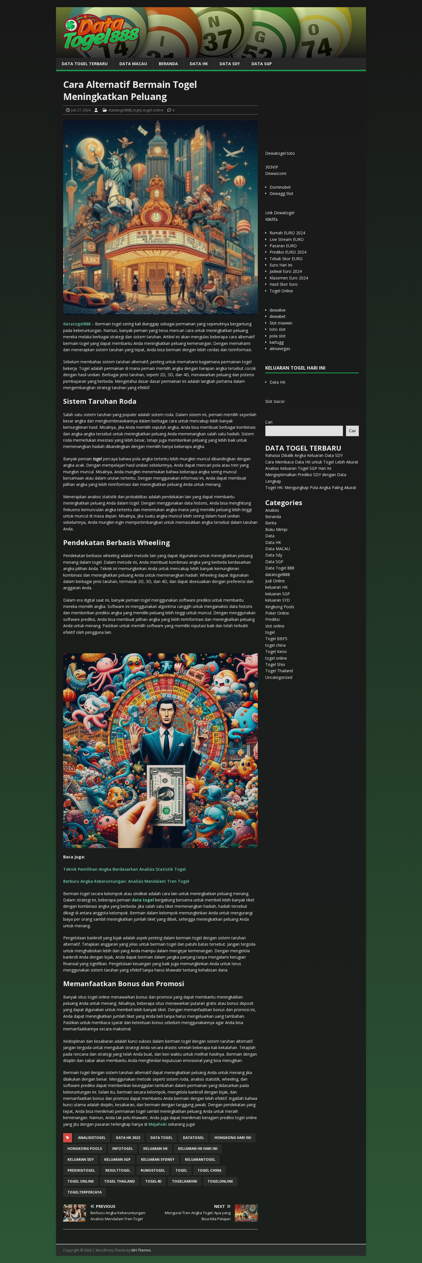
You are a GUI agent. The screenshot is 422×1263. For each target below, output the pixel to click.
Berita (270, 523)
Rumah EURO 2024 (287, 232)
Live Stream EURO (287, 239)
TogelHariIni (184, 1181)
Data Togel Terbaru (85, 63)
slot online (274, 626)
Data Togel (161, 1137)
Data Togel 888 (279, 568)
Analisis (272, 510)
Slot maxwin (281, 323)
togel (137, 110)
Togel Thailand (279, 670)
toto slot (278, 329)
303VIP (271, 167)
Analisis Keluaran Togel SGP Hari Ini (298, 468)
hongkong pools (84, 1148)
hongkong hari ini (232, 1137)
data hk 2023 (128, 1137)
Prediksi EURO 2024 (288, 252)
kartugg (277, 342)
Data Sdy (230, 63)
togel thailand (119, 1181)
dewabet (278, 316)
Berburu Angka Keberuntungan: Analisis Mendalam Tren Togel (126, 881)
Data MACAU (133, 63)
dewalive (278, 310)
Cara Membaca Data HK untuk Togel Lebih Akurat (311, 462)
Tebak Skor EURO (286, 258)
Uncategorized (278, 677)
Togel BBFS (276, 638)
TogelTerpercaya (84, 1192)
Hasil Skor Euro (284, 284)
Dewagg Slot (281, 193)
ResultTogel (117, 1170)
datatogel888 (120, 110)
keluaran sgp (117, 1159)
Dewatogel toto (280, 153)
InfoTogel (122, 1148)
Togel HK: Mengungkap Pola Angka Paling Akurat (310, 487)
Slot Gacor (275, 401)
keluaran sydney (158, 1159)
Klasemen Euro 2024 (289, 278)
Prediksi (272, 619)
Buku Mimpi (276, 529)
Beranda (168, 63)
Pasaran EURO (283, 245)
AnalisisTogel (92, 1137)
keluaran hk (155, 1148)
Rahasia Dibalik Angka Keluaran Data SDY (304, 455)
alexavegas (280, 348)
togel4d (153, 1181)
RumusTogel (153, 1170)
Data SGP (261, 63)
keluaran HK (276, 587)
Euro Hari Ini (281, 265)
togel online (153, 110)
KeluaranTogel (200, 1159)
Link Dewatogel (279, 212)
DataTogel (193, 1137)
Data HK (199, 63)
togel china (209, 1170)
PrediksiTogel (81, 1170)
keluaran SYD (277, 600)
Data (269, 535)
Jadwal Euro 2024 (286, 271)
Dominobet (280, 187)
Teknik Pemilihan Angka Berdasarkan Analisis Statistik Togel (124, 869)
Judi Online (275, 581)
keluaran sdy (80, 1159)
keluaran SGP (277, 593)
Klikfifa (271, 219)
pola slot (278, 336)
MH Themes (141, 1250)
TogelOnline (220, 1181)
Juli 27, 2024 (81, 110)
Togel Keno (276, 651)
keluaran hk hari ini (198, 1148)
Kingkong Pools (279, 606)
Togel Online (281, 290)
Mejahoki (157, 1124)
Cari (268, 422)
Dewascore (276, 173)
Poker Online (277, 613)
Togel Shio (275, 664)
